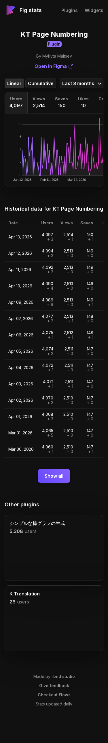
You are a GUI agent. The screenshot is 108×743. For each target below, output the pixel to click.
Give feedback (54, 685)
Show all (54, 476)
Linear (14, 83)
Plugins (69, 10)
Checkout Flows (54, 694)
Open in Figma (51, 66)
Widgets (94, 10)
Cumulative (41, 83)
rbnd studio (63, 676)
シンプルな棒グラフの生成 (37, 523)
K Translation (25, 594)
